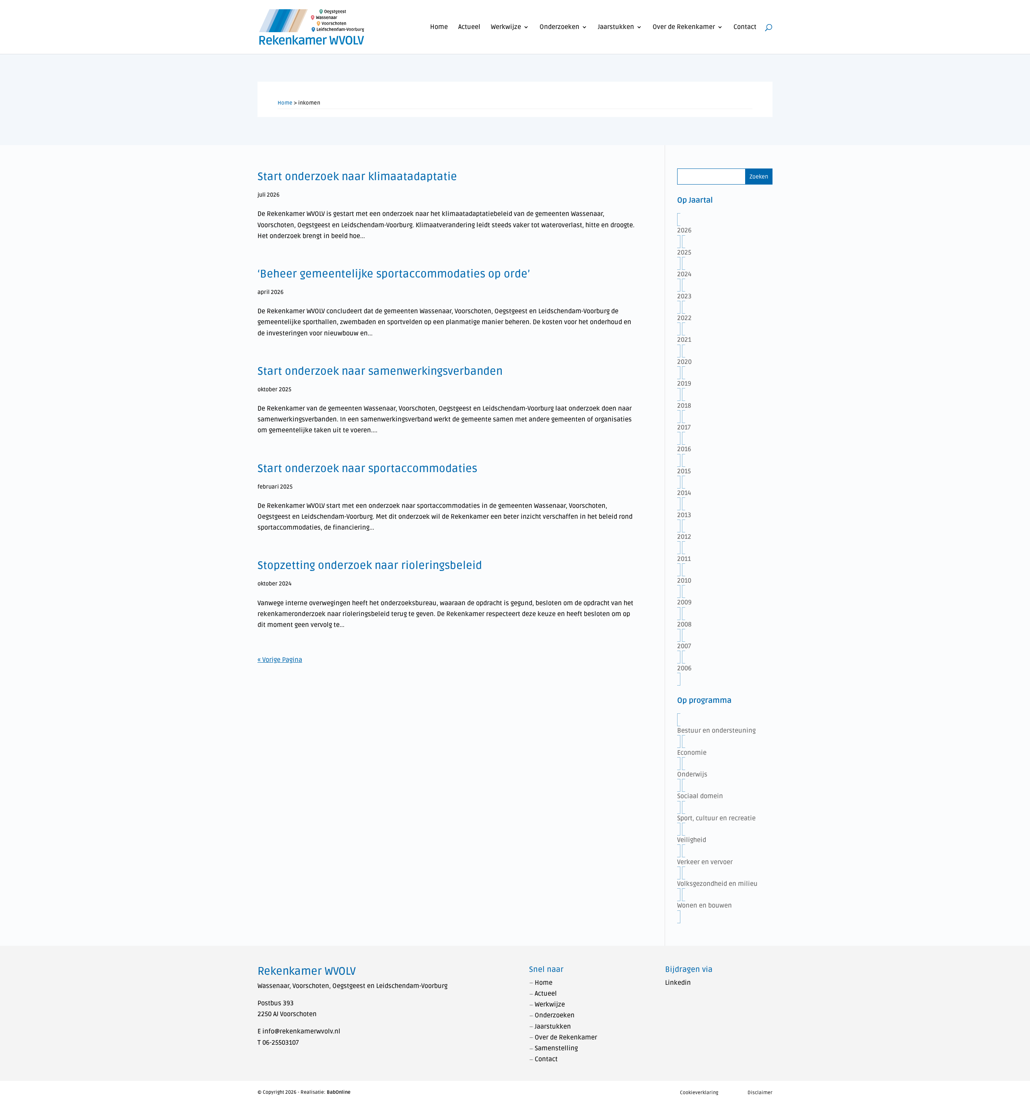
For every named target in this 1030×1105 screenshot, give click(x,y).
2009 (684, 602)
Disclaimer (760, 1093)
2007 (684, 646)
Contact (744, 27)
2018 (684, 406)
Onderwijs (692, 774)
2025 (684, 253)
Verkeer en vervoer (705, 862)
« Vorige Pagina (280, 660)
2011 (684, 559)
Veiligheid (691, 840)
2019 (684, 384)
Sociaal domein (700, 796)
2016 (684, 449)
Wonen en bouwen (704, 906)
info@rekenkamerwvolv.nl (301, 1031)
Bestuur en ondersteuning (716, 731)
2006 (684, 668)
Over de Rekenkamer (684, 27)
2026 (684, 230)
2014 (684, 493)
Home (439, 27)
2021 (684, 340)
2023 (684, 296)
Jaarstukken (616, 27)
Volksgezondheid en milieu (717, 884)
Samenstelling (556, 1048)
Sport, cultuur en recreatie (716, 818)
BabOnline (338, 1092)
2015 (684, 471)
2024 (684, 274)
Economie (692, 753)
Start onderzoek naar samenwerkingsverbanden (380, 371)
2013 (684, 515)
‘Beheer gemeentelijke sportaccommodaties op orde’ (394, 274)
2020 (684, 362)
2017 (684, 427)
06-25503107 (280, 1043)
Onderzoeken (559, 27)
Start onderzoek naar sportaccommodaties (367, 468)
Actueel (469, 27)
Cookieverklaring (699, 1093)
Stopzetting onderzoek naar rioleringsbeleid (370, 565)
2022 (684, 318)
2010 (684, 581)
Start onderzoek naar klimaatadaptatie (357, 176)
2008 (684, 624)
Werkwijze (506, 27)
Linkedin (678, 983)
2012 (684, 537)
